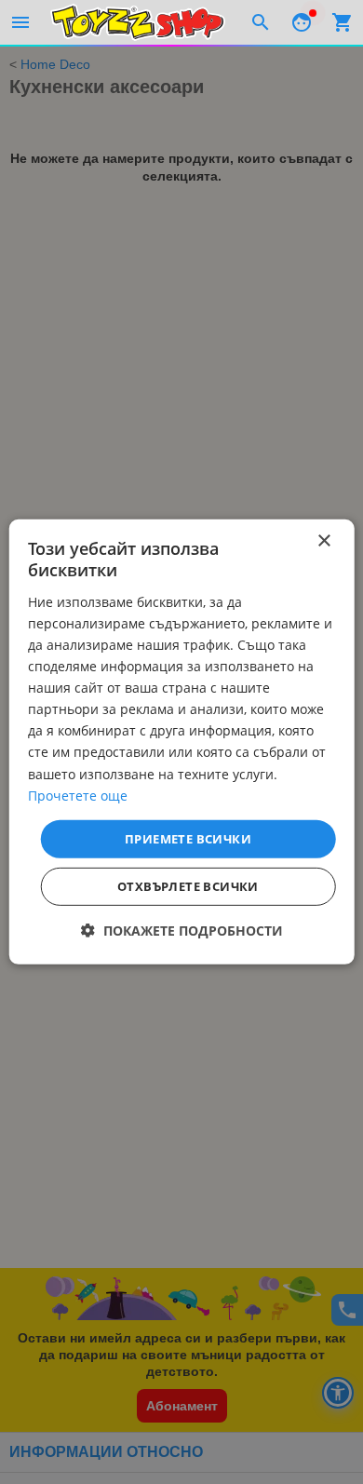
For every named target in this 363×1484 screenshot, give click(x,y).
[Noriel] (137, 22)
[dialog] (182, 742)
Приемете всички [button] (188, 838)
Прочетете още (78, 794)
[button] (182, 930)
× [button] (323, 541)
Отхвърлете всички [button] (188, 886)
